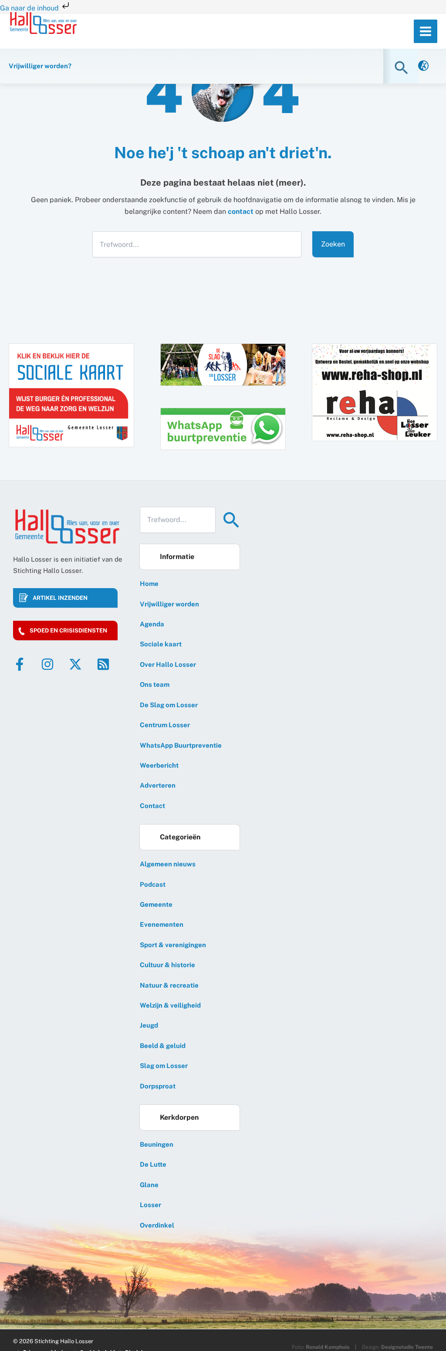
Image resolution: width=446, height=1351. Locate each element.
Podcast (153, 884)
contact (240, 211)
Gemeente (156, 904)
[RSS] (103, 664)
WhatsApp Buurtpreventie (181, 745)
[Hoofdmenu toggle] (425, 31)
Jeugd (149, 1025)
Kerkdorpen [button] (179, 1117)
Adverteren (158, 785)
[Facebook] (19, 664)
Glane (149, 1184)
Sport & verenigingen (173, 944)
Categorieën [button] (180, 837)
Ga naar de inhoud (30, 8)
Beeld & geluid (163, 1045)
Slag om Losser (164, 1065)
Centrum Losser (165, 725)
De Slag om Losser (169, 705)
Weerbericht (159, 765)
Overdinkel (157, 1225)
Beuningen (156, 1144)
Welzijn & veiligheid (170, 1005)
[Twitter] (75, 664)
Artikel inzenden (60, 598)
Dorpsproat (158, 1086)
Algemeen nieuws (168, 864)
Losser (150, 1204)
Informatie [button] (177, 556)
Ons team (154, 684)
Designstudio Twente (407, 1347)
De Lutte (153, 1164)
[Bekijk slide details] (374, 392)
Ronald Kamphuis (327, 1347)
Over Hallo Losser (168, 664)
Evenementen (161, 924)
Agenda (152, 624)
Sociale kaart (161, 644)
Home (149, 583)
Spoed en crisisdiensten (68, 630)
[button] (402, 67)
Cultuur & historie (167, 964)
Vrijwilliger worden (169, 604)
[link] (423, 66)
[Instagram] (47, 664)
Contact (152, 805)
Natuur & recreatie (169, 985)
